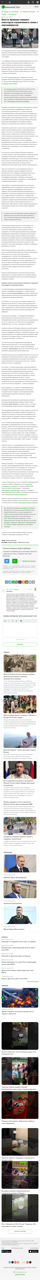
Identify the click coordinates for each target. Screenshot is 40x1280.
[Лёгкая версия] (9, 2)
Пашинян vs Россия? (28, 11)
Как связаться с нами (17, 1248)
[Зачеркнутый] (16, 621)
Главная (4, 14)
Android (24, 508)
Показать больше (20, 1231)
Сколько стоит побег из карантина (16, 494)
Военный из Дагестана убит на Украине (16, 956)
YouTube (7, 526)
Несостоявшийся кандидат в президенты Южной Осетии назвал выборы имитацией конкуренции (19, 783)
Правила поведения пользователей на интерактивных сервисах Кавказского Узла (20, 1268)
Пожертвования (34, 1248)
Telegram (7, 516)
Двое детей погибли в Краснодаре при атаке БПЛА (17, 971)
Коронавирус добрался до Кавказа (18, 101)
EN (6, 2)
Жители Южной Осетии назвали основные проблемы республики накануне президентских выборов (19, 676)
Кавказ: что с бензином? (11, 11)
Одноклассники (31, 522)
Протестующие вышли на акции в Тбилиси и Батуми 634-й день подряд (20, 716)
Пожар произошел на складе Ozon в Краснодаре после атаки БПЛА (19, 963)
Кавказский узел (13, 77)
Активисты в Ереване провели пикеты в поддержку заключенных (18, 837)
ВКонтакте (21, 522)
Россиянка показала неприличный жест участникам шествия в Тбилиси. (16, 1192)
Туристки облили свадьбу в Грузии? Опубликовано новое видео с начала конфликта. (19, 1088)
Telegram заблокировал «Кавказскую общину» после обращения (18, 1122)
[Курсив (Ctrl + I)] (9, 621)
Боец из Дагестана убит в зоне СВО (14, 978)
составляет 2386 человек (9, 83)
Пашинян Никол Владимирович (15, 877)
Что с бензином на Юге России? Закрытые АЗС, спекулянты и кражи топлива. (19, 1225)
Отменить (20, 644)
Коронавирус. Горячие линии (11, 490)
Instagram (14, 522)
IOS (29, 508)
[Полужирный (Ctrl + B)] (5, 621)
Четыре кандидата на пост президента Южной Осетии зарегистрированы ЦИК (18, 803)
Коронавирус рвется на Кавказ (28, 502)
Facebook (7, 522)
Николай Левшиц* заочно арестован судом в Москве (20, 751)
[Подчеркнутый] (12, 621)
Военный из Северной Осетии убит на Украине (19, 941)
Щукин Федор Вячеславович (14, 929)
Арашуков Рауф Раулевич (13, 903)
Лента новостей (12, 14)
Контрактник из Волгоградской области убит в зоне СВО (18, 948)
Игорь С (17, 589)
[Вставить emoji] (21, 621)
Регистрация (20, 639)
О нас (3, 1248)
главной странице (11, 89)
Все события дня (32, 981)
